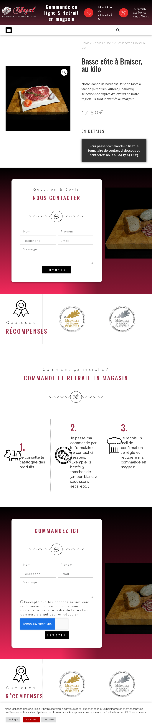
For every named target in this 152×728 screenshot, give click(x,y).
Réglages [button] (13, 719)
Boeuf (109, 43)
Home (85, 43)
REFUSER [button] (48, 719)
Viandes (97, 43)
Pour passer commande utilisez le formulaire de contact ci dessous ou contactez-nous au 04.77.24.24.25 (114, 150)
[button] (9, 30)
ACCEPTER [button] (31, 719)
